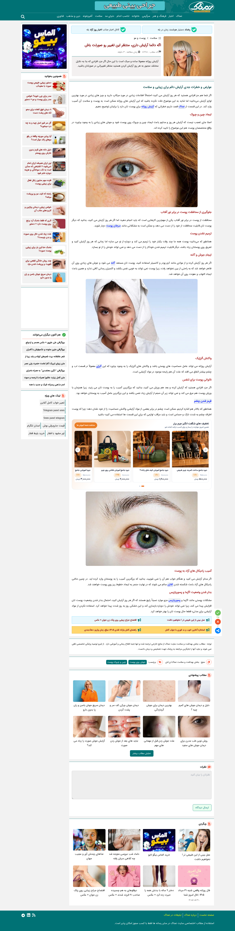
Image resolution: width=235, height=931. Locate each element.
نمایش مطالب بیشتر (142, 753)
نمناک (179, 16)
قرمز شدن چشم (203, 401)
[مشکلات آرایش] (142, 529)
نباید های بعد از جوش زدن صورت (124, 743)
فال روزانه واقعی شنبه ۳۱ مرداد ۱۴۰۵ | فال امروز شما (194, 892)
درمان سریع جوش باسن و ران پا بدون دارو (89, 707)
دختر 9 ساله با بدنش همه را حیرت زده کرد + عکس (159, 892)
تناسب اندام (123, 16)
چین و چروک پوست (116, 662)
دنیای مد (109, 16)
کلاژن (170, 584)
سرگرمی (146, 16)
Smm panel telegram (53, 418)
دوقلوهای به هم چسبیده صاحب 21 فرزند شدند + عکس (124, 892)
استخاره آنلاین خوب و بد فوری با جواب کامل (185, 629)
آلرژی (99, 366)
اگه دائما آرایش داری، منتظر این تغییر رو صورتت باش (123, 45)
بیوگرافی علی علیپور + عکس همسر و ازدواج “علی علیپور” (45, 342)
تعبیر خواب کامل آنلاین (52, 403)
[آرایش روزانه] (142, 170)
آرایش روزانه (147, 107)
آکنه (113, 263)
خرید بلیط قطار (36, 433)
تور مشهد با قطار (55, 433)
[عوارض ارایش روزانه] (142, 316)
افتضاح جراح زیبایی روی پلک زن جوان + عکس (115, 620)
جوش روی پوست (137, 662)
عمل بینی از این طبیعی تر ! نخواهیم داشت (186, 620)
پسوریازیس (174, 600)
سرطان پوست (113, 226)
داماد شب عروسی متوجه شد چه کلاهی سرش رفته (124, 856)
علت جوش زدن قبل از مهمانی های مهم (159, 743)
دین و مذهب (73, 16)
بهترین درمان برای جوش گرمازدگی (159, 707)
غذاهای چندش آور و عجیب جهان (89, 856)
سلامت (98, 16)
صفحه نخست (206, 915)
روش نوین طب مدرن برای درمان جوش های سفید (194, 743)
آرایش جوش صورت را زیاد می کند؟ (89, 743)
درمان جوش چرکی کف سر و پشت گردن (124, 707)
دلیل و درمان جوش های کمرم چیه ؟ (194, 707)
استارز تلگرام (33, 426)
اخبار (171, 16)
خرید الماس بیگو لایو (159, 855)
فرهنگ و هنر (159, 16)
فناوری (60, 16)
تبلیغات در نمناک (172, 915)
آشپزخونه (87, 16)
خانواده (135, 16)
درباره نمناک (190, 915)
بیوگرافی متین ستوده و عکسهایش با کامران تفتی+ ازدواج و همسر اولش (45, 349)
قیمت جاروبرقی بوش (53, 426)
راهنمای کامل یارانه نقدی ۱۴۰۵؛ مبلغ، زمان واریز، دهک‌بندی (110, 629)
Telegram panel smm (53, 410)
